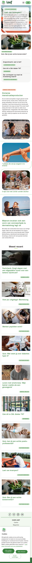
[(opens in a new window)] (28, 2)
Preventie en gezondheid (10, 79)
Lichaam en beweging (10, 9)
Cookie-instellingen (15, 556)
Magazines (16, 525)
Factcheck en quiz (6, 51)
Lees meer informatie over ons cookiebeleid (14, 545)
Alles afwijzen (21, 551)
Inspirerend (7, 71)
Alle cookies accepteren (8, 551)
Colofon (16, 522)
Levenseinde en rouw (9, 65)
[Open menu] (23, 3)
